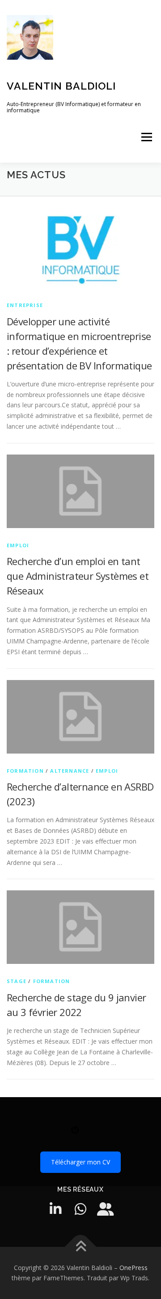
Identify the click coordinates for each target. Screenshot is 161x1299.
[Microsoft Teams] (105, 1209)
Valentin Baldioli (61, 86)
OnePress (133, 1267)
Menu (146, 137)
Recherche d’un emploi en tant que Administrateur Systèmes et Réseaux (77, 575)
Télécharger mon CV (80, 1162)
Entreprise (25, 305)
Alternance (69, 770)
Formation (25, 770)
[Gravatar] (74, 1133)
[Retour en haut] (81, 1246)
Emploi (18, 545)
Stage (16, 981)
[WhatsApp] (80, 1209)
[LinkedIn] (55, 1209)
